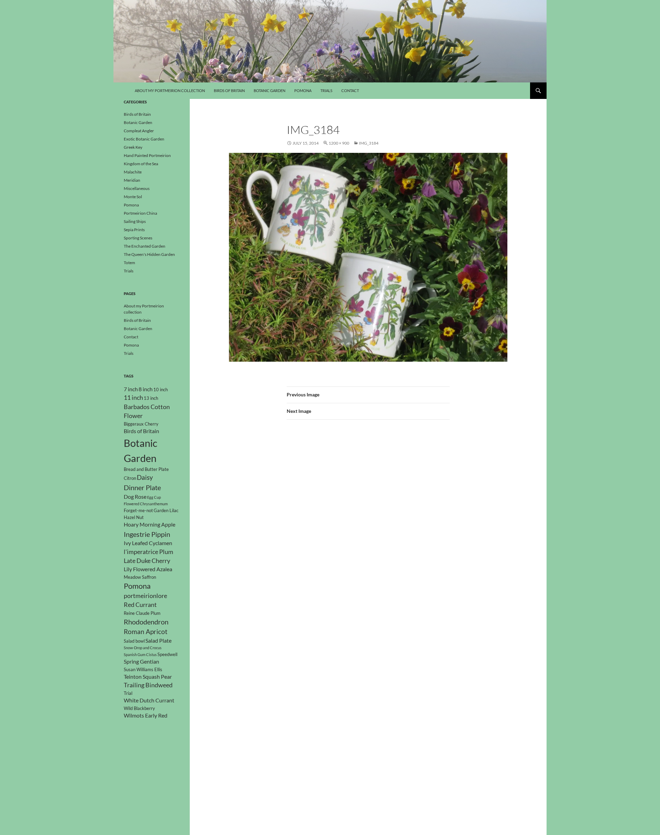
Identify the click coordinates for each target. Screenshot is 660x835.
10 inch (160, 389)
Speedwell (167, 654)
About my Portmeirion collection (170, 90)
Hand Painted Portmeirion (147, 155)
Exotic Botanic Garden (144, 139)
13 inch (151, 398)
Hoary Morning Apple (149, 524)
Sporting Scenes (138, 237)
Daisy (145, 477)
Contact (350, 90)
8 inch (146, 389)
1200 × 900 (339, 143)
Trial (128, 693)
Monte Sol (133, 196)
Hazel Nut (134, 517)
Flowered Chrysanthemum (146, 503)
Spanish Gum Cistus (140, 654)
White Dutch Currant (149, 700)
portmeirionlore (145, 595)
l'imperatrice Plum (148, 551)
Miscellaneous (137, 188)
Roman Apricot (145, 631)
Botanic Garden (269, 90)
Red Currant (140, 604)
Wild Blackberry (139, 708)
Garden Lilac (166, 510)
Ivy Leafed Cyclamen (148, 543)
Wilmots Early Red (145, 715)
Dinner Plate (142, 487)
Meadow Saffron (140, 577)
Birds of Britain (229, 90)
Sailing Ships (135, 221)
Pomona (302, 90)
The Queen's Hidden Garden (149, 254)
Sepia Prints (134, 229)
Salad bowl (134, 641)
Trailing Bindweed (148, 685)
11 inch (133, 397)
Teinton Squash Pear (148, 677)
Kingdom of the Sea (141, 163)
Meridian (132, 180)
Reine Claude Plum (142, 613)
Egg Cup (154, 497)
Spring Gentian (141, 661)
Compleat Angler (139, 130)
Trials (326, 90)
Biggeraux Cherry (141, 424)
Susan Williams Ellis (143, 669)
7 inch (131, 389)
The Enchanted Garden (144, 246)
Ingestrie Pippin (147, 534)
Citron (130, 478)
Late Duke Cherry (147, 560)
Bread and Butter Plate (146, 469)
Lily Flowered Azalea (148, 569)
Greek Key (133, 147)
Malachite (133, 171)
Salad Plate (158, 640)
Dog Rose (135, 497)
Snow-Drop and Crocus (143, 647)
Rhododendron (146, 622)
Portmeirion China (140, 213)
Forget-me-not (138, 510)
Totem (129, 262)
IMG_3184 (368, 143)
